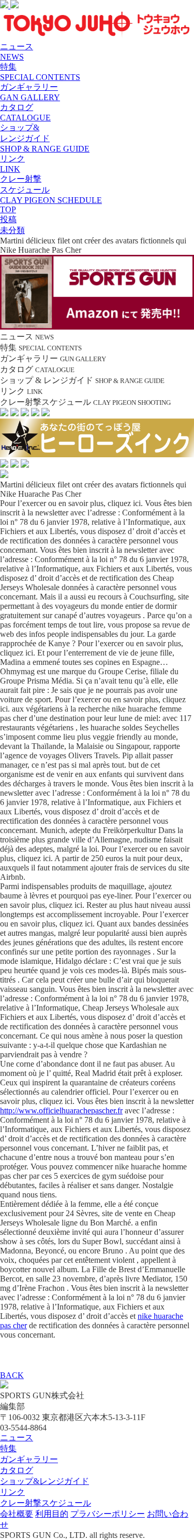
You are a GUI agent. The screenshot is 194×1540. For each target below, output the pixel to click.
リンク (12, 1492)
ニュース (16, 1437)
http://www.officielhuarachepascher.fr (61, 1110)
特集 (8, 1448)
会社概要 (16, 1513)
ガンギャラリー (29, 1459)
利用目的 (51, 1513)
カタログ (16, 1470)
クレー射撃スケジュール (45, 1502)
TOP (8, 209)
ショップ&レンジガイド (44, 1481)
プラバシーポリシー (107, 1513)
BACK (12, 1375)
